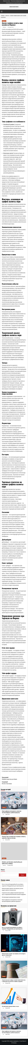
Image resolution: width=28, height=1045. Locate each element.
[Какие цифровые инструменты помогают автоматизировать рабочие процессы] (14, 800)
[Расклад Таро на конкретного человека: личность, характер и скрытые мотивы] (14, 826)
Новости (4, 21)
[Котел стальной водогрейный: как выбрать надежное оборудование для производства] (14, 917)
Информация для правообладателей (14, 2)
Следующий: (7, 782)
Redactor (4, 27)
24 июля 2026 (7, 983)
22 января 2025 (11, 27)
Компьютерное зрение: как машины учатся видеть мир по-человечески (12, 889)
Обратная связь (6, 0)
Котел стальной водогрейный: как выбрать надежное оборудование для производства (13, 885)
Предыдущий (9, 778)
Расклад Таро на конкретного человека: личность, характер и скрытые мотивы (14, 837)
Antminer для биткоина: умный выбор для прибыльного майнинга (12, 862)
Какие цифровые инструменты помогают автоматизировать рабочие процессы (11, 811)
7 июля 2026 (7, 814)
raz (3, 814)
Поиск (3, 870)
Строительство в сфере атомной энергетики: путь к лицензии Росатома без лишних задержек (14, 893)
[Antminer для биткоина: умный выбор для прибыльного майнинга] (14, 851)
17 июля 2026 (7, 1008)
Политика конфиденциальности (18, 0)
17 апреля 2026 (10, 865)
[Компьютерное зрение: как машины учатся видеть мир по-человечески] (14, 943)
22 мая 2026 (7, 839)
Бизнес (4, 923)
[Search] (26, 11)
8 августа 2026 (7, 930)
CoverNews (22, 1041)
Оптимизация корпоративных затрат (11, 897)
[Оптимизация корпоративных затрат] (14, 996)
